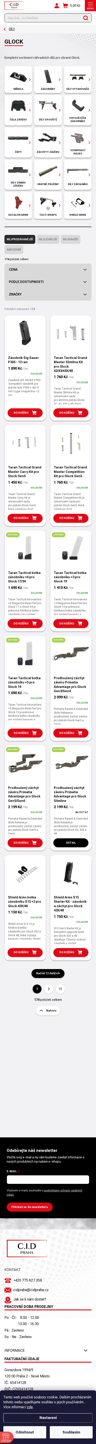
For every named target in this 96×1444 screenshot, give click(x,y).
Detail (71, 842)
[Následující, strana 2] (48, 988)
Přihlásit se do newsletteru (29, 1207)
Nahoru (51, 1010)
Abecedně (14, 249)
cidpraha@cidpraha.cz (31, 1290)
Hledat (85, 17)
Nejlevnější (48, 239)
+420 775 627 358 (27, 1280)
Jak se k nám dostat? (29, 1299)
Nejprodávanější (20, 239)
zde (30, 1407)
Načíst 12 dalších (48, 973)
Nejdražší (70, 239)
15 (60, 989)
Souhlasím (71, 1432)
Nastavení (48, 1418)
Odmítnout (25, 1432)
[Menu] (90, 5)
